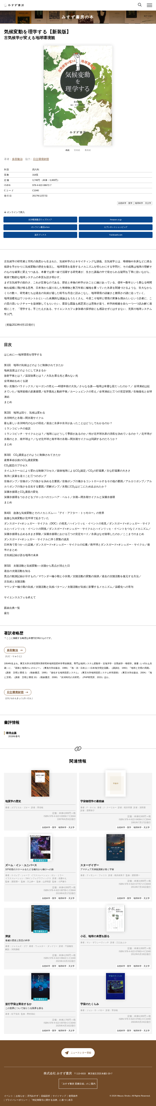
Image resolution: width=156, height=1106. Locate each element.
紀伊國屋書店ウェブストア (40, 219)
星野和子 (91, 811)
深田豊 (143, 808)
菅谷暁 (40, 808)
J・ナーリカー (110, 808)
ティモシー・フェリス (97, 875)
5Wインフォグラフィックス (38, 878)
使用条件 (73, 1096)
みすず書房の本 (78, 17)
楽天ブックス (40, 235)
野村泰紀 (31, 1014)
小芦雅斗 (62, 882)
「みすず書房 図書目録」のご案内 (78, 1083)
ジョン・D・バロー (95, 1010)
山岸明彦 (47, 882)
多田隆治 (17, 159)
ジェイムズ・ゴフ (19, 946)
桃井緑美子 (119, 875)
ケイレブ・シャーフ (20, 875)
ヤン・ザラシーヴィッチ (98, 943)
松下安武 (15, 1014)
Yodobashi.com (115, 235)
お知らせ (20, 1096)
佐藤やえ (62, 878)
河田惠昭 (15, 949)
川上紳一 (31, 882)
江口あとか (121, 943)
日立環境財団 (41, 159)
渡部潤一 (15, 882)
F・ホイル (91, 808)
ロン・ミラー (57, 875)
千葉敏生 (69, 946)
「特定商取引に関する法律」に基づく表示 (51, 1100)
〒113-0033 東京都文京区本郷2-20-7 (93, 1073)
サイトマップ (59, 1096)
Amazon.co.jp (115, 219)
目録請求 (45, 1096)
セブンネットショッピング (115, 227)
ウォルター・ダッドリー (46, 946)
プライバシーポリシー (16, 1100)
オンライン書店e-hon (40, 227)
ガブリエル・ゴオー (20, 808)
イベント (8, 1096)
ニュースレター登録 (81, 1053)
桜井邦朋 (128, 808)
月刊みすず (32, 1096)
